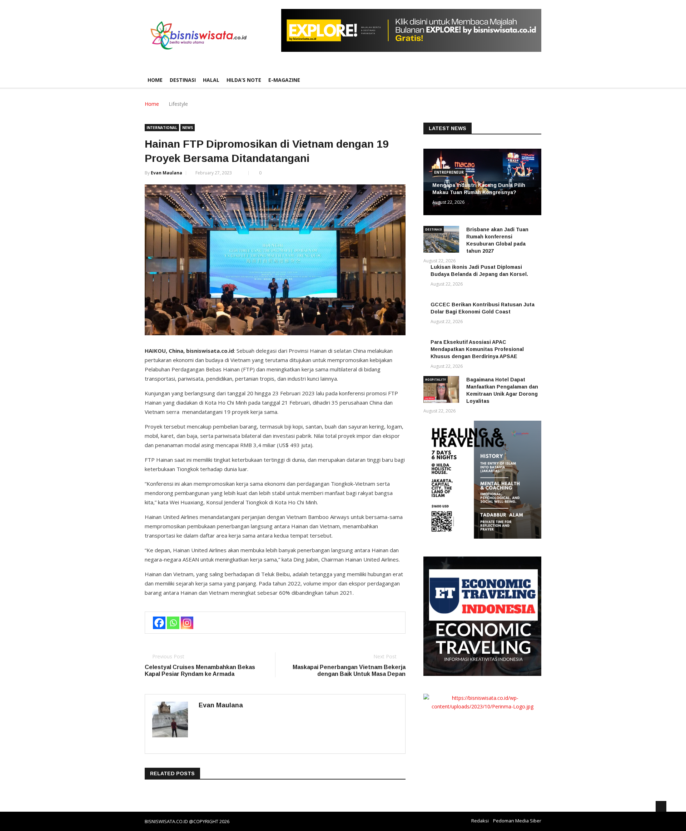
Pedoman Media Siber (517, 820)
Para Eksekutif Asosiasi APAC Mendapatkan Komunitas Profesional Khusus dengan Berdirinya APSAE (477, 349)
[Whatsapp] (173, 623)
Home (155, 79)
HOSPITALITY (435, 379)
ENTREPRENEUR (449, 172)
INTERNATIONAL (161, 127)
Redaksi (480, 820)
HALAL (211, 79)
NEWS (187, 127)
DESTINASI (183, 79)
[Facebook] (159, 623)
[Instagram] (187, 623)
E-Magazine (284, 79)
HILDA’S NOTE (244, 79)
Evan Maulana (166, 173)
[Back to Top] (661, 806)
